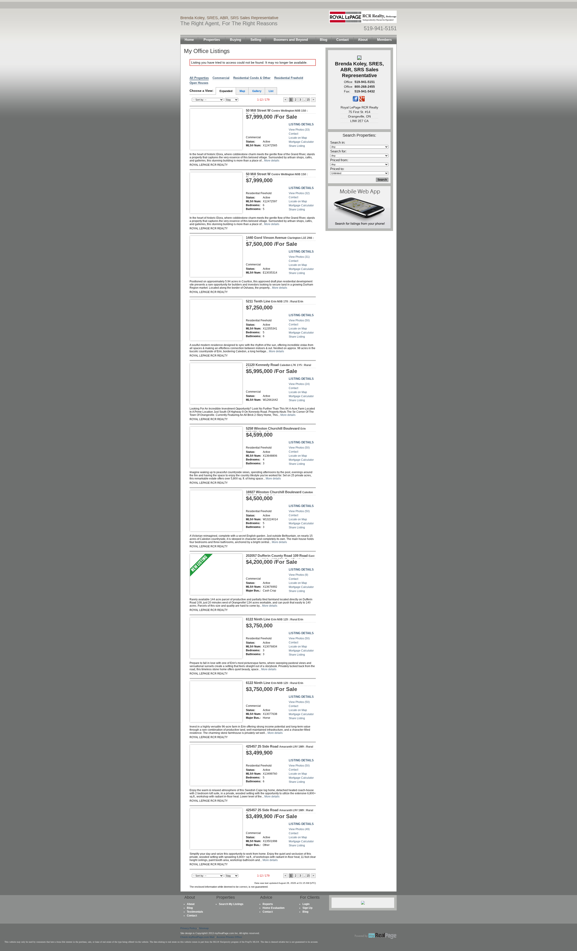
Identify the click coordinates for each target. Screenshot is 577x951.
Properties (212, 39)
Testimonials (195, 911)
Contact (342, 39)
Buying (235, 39)
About (363, 39)
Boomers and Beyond (291, 39)
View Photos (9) (298, 574)
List (271, 91)
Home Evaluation (273, 908)
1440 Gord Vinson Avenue (280, 239)
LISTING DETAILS (301, 124)
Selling (255, 39)
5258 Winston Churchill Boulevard (276, 430)
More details (271, 160)
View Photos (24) (299, 384)
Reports (268, 904)
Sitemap (204, 928)
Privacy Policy (188, 928)
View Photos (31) (299, 256)
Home (189, 39)
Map (242, 91)
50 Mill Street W (277, 112)
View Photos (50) (299, 320)
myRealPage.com (376, 936)
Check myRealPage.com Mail (197, 937)
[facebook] (355, 100)
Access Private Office (229, 937)
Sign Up (307, 908)
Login (305, 904)
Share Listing (297, 145)
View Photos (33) (299, 129)
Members (384, 39)
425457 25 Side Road (279, 748)
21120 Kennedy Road (278, 366)
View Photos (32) (299, 193)
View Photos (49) (299, 829)
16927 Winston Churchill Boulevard (279, 493)
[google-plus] (362, 100)
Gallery (256, 91)
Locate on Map (298, 137)
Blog (323, 39)
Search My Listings (231, 904)
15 (308, 99)
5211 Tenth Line (274, 301)
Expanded (226, 91)
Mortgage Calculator (301, 141)
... (304, 99)
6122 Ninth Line (274, 619)
